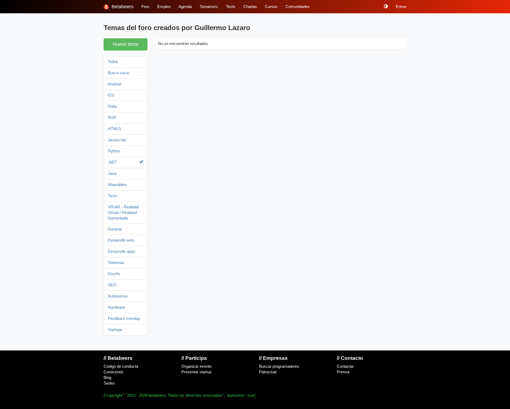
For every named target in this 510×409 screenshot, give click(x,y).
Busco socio (118, 73)
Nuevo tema (125, 44)
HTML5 (114, 129)
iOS (111, 95)
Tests (230, 7)
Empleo (164, 7)
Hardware (116, 307)
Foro (145, 7)
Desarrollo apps (121, 251)
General (115, 229)
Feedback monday (124, 318)
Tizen (112, 196)
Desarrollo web (121, 240)
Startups (115, 330)
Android (114, 84)
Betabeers (121, 6)
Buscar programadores (279, 366)
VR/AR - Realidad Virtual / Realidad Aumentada (123, 212)
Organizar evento (196, 366)
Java (112, 173)
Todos (113, 62)
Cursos (271, 7)
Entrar (401, 7)
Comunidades (298, 7)
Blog (107, 377)
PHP (112, 117)
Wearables (117, 185)
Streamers (209, 7)
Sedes (109, 383)
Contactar (345, 366)
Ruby (112, 106)
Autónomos (118, 296)
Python (114, 151)
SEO (112, 285)
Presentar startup (196, 372)
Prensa (343, 372)
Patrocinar (268, 372)
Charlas (250, 7)
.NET (112, 162)
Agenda (185, 7)
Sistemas (116, 263)
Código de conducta (121, 366)
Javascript (117, 140)
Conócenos (114, 372)
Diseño (114, 274)
